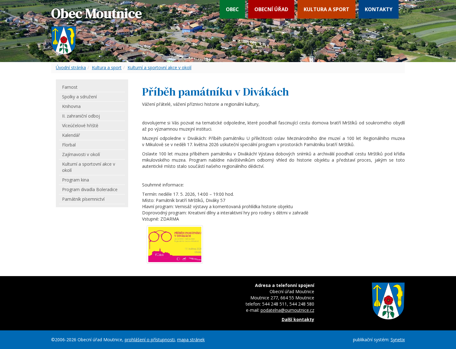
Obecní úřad (271, 9)
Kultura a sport (326, 9)
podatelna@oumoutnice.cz (287, 310)
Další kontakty (298, 319)
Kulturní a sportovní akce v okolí (159, 67)
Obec (232, 9)
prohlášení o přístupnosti (150, 339)
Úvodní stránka (71, 67)
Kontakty (378, 9)
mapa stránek (191, 339)
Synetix (398, 339)
